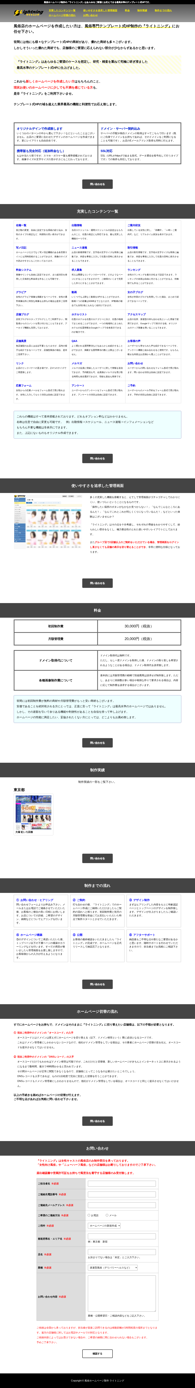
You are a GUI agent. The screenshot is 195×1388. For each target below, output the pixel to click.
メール (113, 1215)
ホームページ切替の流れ (62, 15)
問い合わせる (97, 184)
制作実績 (142, 10)
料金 (127, 10)
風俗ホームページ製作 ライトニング (31, 13)
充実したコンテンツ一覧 (62, 10)
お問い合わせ (90, 15)
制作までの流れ (163, 10)
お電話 (94, 1215)
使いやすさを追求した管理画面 (100, 10)
